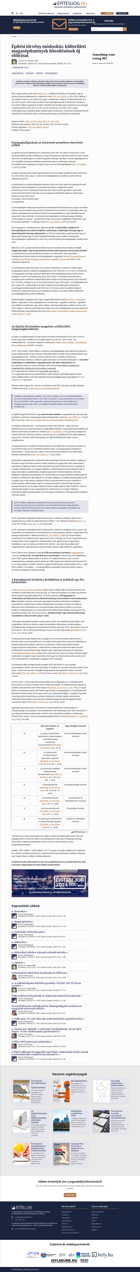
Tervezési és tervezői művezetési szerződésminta (118, 1114)
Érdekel (16, 27)
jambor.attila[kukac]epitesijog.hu (25, 1229)
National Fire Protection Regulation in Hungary (77, 1147)
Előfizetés (108, 13)
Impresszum (96, 1227)
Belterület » (20, 911)
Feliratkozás (73, 29)
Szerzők (94, 1218)
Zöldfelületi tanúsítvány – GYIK (77, 1113)
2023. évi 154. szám (33, 121)
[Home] (70, 4)
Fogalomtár (77, 13)
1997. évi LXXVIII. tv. (60, 96)
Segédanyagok (66, 1227)
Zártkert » (19, 962)
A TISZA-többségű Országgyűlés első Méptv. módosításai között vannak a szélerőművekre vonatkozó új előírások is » (50, 1053)
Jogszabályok (66, 1221)
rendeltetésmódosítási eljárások (25, 653)
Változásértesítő (97, 1212)
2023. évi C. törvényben (75, 299)
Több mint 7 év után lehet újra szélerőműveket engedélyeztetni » (49, 1019)
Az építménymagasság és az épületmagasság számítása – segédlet (40, 1116)
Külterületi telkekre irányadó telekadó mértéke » (41, 952)
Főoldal (14, 36)
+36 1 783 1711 (20, 1220)
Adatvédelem (96, 1224)
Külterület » (21, 942)
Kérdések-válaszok (46, 13)
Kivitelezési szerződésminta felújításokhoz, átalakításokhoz (38, 1147)
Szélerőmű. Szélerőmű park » (30, 932)
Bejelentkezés (122, 13)
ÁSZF (93, 1221)
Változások (90, 13)
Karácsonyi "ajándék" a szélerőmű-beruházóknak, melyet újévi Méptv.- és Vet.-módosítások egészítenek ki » (47, 1030)
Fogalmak (65, 1215)
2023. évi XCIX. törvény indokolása (27, 590)
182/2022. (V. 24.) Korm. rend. (70, 673)
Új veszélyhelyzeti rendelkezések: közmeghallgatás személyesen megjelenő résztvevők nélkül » (47, 1007)
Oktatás (94, 1230)
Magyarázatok (63, 13)
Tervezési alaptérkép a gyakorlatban (117, 1083)
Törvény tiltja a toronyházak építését (43, 388)
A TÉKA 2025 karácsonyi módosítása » (32, 1041)
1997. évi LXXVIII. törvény (38, 127)
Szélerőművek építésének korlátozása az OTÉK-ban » (40, 973)
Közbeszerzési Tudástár (70, 1233)
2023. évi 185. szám (51, 121)
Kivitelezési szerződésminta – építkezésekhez (38, 1084)
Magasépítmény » (24, 921)
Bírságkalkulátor (79, 1081)
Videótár (64, 1224)
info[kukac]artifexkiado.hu (23, 1217)
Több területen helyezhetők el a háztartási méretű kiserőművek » (47, 996)
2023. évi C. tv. (44, 94)
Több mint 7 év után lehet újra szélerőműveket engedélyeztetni (51, 420)
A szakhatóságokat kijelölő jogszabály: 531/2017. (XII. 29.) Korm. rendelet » (46, 984)
